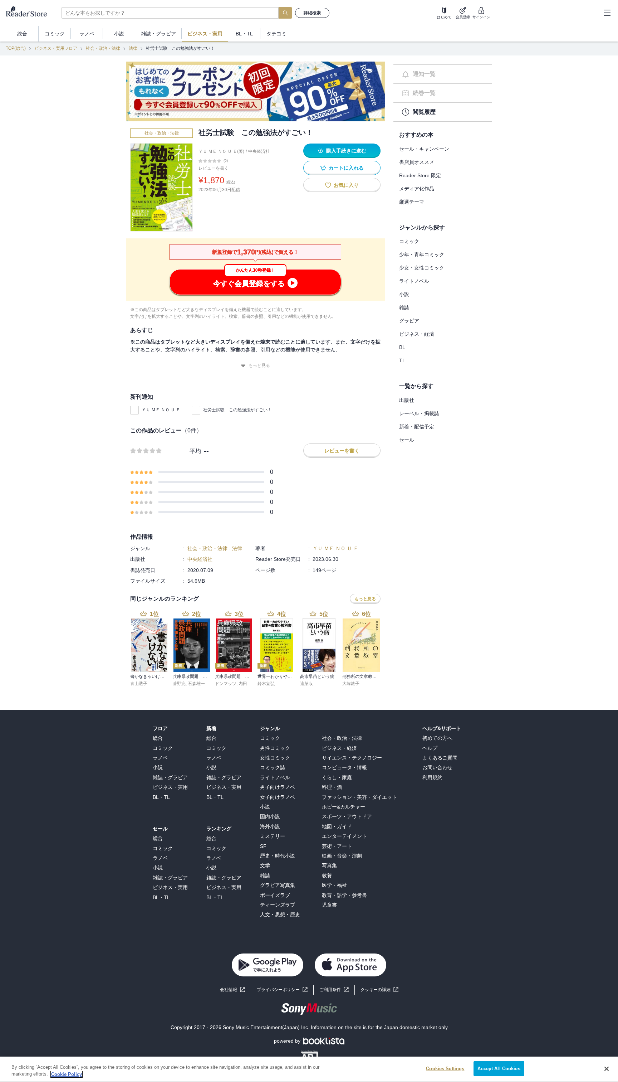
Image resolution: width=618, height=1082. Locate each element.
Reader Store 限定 (420, 175)
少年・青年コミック (421, 254)
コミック (409, 241)
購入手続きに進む (346, 151)
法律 (133, 48)
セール (406, 440)
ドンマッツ (225, 683)
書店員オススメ (416, 162)
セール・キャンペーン (424, 149)
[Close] (606, 1069)
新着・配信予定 (416, 427)
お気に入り (346, 185)
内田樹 (245, 683)
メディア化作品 (416, 188)
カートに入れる (346, 168)
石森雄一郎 (198, 683)
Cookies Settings (445, 1068)
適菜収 (306, 683)
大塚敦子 (350, 683)
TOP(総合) (16, 48)
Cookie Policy (66, 1074)
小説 (404, 294)
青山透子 (138, 683)
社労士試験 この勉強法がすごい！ (237, 409)
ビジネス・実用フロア (55, 48)
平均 (195, 451)
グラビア (409, 321)
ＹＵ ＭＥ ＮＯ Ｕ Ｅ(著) (221, 151)
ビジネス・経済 (416, 334)
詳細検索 (312, 12)
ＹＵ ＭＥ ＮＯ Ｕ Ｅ (161, 409)
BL (402, 347)
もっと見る (259, 365)
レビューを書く (213, 168)
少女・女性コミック (421, 268)
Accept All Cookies (498, 1068)
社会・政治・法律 (103, 48)
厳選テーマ (411, 202)
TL (402, 360)
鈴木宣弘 (266, 683)
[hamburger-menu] (607, 13)
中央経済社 (259, 151)
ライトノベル (414, 281)
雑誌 (404, 307)
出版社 (406, 400)
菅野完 (179, 683)
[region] (309, 1069)
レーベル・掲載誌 (419, 413)
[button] (379, 990)
